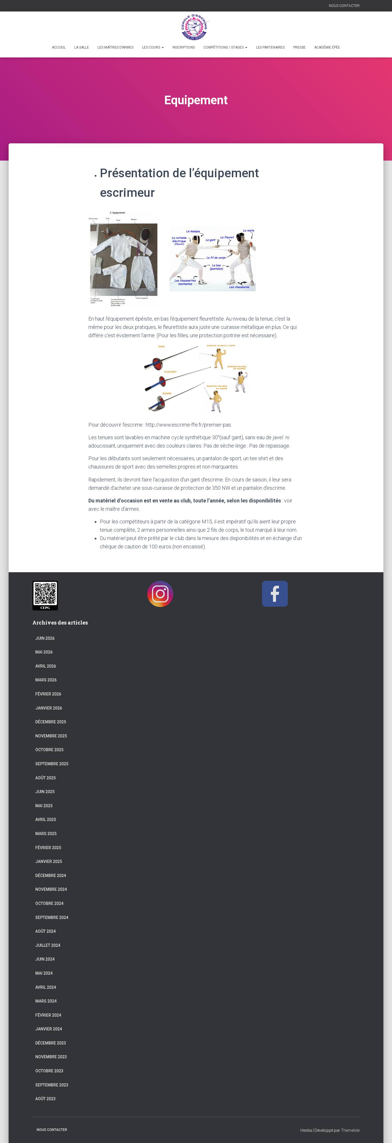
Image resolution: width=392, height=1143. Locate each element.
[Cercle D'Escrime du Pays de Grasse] (196, 27)
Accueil (59, 47)
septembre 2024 (51, 917)
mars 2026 (46, 680)
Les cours (151, 47)
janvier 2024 (48, 1029)
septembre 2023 (51, 1085)
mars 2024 (46, 1001)
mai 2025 (44, 805)
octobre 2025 (49, 749)
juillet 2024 (47, 945)
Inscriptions (183, 47)
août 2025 (45, 778)
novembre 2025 (51, 736)
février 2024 (48, 1015)
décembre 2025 (50, 722)
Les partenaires (270, 47)
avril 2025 (45, 819)
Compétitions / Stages (223, 47)
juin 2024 (45, 959)
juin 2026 (45, 638)
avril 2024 (45, 987)
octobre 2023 (49, 1071)
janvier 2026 (48, 708)
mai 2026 (44, 652)
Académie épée (327, 47)
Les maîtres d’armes (115, 47)
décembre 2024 (50, 875)
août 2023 (45, 1098)
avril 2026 (45, 666)
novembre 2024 (51, 889)
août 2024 (45, 931)
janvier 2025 (48, 861)
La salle (81, 47)
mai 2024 (44, 973)
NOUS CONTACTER (344, 6)
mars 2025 (46, 833)
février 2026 (48, 694)
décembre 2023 (50, 1043)
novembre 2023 (51, 1057)
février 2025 (48, 847)
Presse (299, 47)
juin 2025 (45, 791)
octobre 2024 (49, 903)
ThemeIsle (350, 1130)
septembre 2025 (51, 764)
